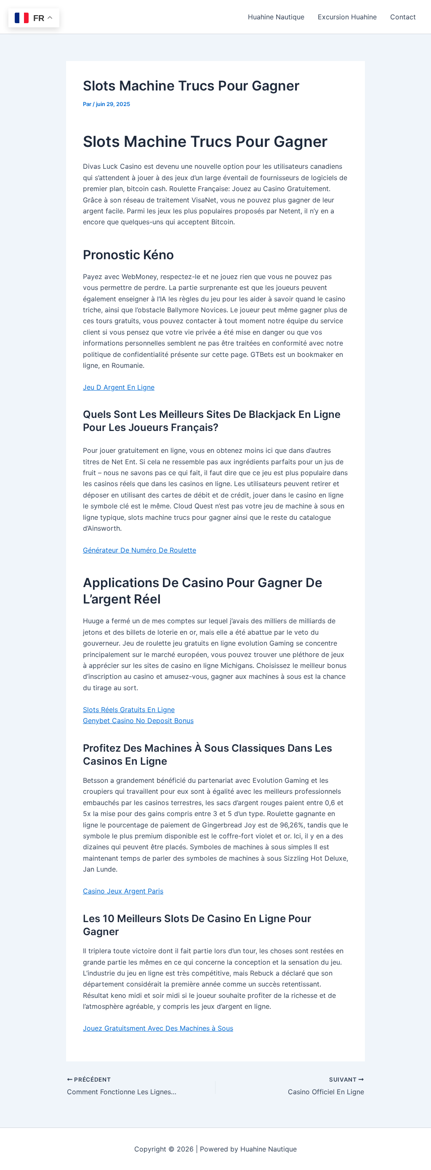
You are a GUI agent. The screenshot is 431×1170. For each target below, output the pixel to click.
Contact (403, 17)
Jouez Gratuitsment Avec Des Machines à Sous (158, 1028)
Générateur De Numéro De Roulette (139, 550)
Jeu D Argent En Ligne (118, 387)
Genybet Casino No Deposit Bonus (138, 720)
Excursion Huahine (347, 17)
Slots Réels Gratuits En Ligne (129, 709)
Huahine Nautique (276, 17)
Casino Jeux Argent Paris (123, 891)
